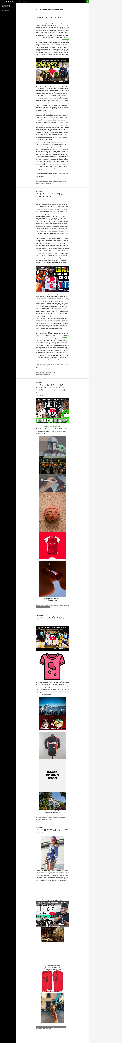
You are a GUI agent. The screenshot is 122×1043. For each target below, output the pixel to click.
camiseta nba (43, 681)
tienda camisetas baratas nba (43, 374)
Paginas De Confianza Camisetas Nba (49, 195)
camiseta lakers (65, 39)
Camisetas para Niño (48, 17)
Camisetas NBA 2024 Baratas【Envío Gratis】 (15, 1)
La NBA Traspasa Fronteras (52, 830)
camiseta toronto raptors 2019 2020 (44, 1026)
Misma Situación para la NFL (50, 619)
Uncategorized (39, 14)
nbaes (53, 372)
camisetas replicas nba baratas (43, 183)
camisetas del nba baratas (59, 1026)
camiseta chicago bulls (47, 365)
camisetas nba (49, 873)
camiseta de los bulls (43, 174)
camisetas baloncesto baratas (57, 817)
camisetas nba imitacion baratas (58, 181)
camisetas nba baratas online (43, 181)
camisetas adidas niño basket (43, 817)
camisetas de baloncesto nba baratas (45, 605)
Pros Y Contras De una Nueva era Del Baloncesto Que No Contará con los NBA (52, 388)
